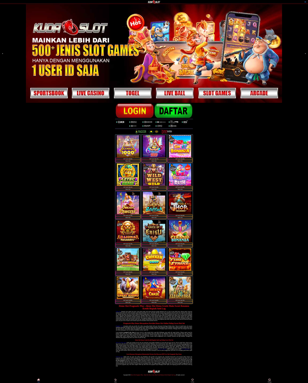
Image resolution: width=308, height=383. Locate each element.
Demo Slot (128, 161)
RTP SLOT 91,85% (127, 300)
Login (38, 382)
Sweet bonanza (119, 356)
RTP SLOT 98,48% (180, 215)
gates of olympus (162, 349)
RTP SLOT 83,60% (154, 300)
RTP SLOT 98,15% (127, 187)
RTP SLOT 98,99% (127, 159)
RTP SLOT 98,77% (154, 159)
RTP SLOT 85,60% (154, 272)
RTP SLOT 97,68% (154, 187)
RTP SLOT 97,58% (180, 187)
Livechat (192, 382)
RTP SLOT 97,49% (127, 215)
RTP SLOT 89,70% (180, 300)
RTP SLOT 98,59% (180, 159)
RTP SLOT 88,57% (154, 243)
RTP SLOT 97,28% (154, 215)
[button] (2, 53)
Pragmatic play (119, 326)
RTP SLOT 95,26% (180, 243)
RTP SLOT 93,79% (127, 243)
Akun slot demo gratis (121, 342)
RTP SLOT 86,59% (127, 272)
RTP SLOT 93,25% (180, 272)
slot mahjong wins (186, 349)
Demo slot (118, 311)
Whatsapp (269, 382)
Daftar (115, 382)
